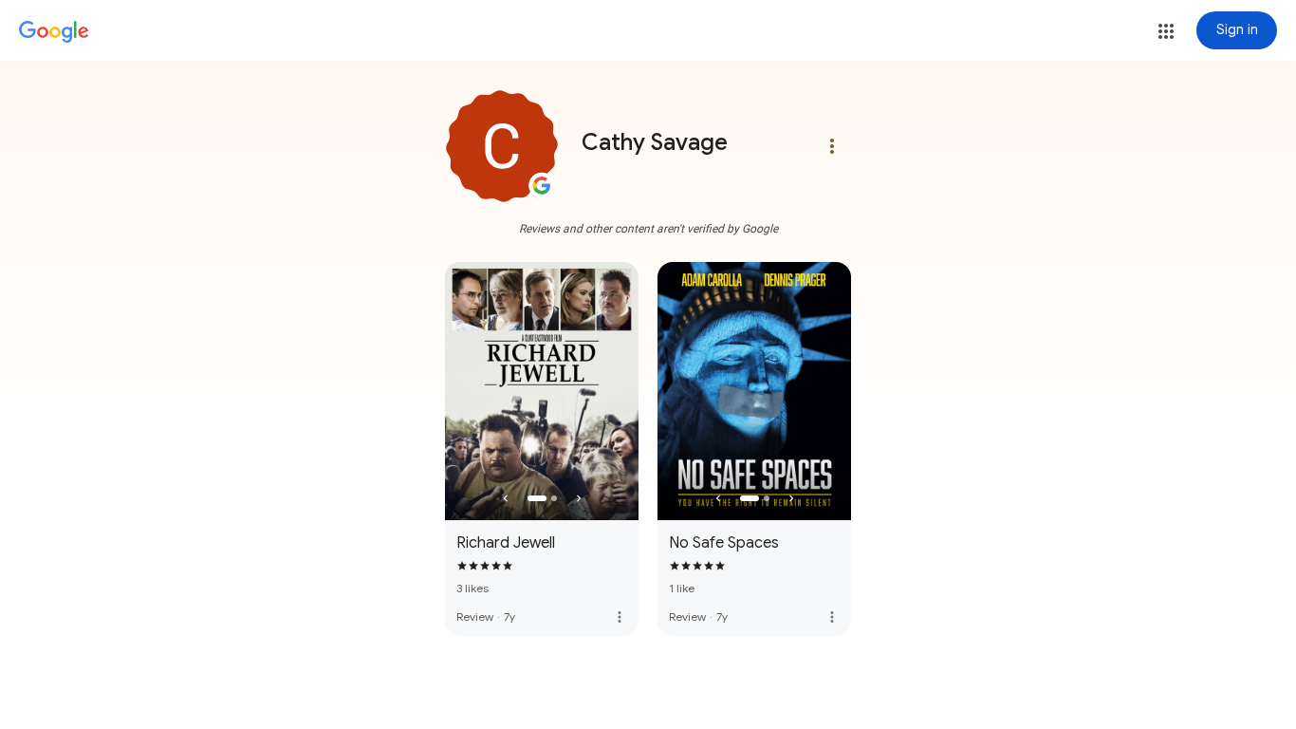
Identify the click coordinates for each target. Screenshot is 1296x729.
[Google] (54, 32)
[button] (1166, 31)
